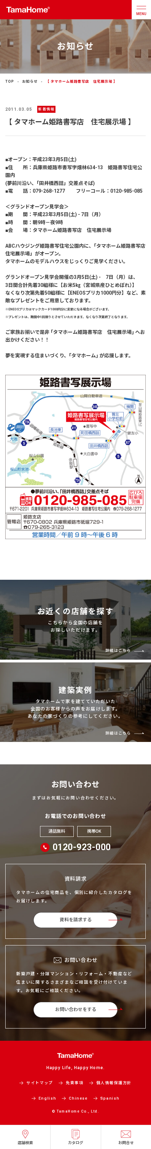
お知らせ (30, 81)
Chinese (78, 1098)
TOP (9, 81)
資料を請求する (76, 919)
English (48, 1098)
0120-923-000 (82, 847)
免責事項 (75, 1083)
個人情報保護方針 (114, 1083)
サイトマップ (39, 1083)
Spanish (110, 1098)
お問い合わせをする (75, 1009)
